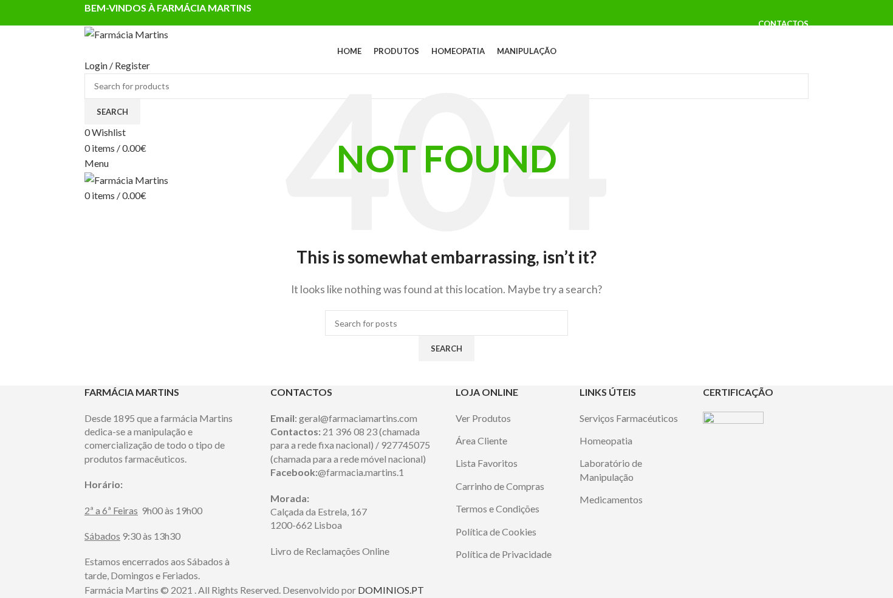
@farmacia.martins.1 (361, 472)
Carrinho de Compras (500, 486)
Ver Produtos (483, 418)
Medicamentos (611, 499)
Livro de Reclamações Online (329, 551)
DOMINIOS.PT (391, 590)
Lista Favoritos (487, 463)
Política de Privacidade (504, 554)
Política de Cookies (496, 531)
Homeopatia (606, 440)
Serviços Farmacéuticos (629, 418)
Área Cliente (481, 440)
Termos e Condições (497, 508)
